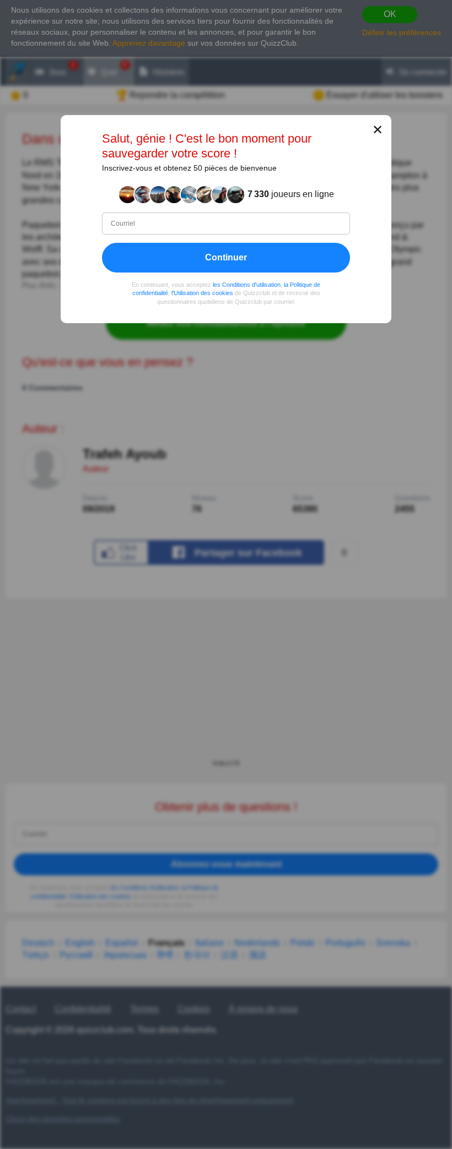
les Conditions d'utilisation (247, 284)
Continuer (226, 257)
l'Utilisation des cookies (202, 293)
